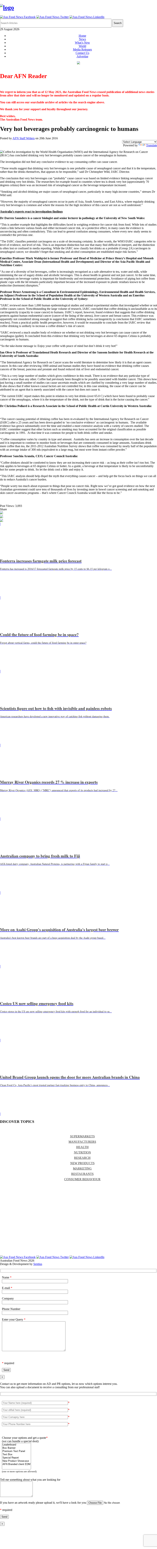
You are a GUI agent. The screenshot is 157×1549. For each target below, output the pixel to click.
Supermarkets (82, 1136)
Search (118, 23)
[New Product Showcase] (16, 1461)
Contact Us (82, 53)
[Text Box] (16, 1454)
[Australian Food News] (7, 7)
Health (82, 1147)
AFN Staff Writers (23, 138)
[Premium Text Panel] (16, 1451)
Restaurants (82, 1173)
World (82, 46)
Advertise (82, 56)
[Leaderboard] (16, 1444)
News (82, 39)
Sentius (37, 1264)
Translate (151, 145)
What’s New (82, 42)
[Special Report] (16, 1457)
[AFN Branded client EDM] (16, 1464)
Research (82, 1157)
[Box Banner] (16, 1448)
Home (82, 35)
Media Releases (82, 49)
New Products (82, 1163)
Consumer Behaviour (82, 1179)
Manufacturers (82, 1141)
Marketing (82, 1168)
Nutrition (82, 1152)
